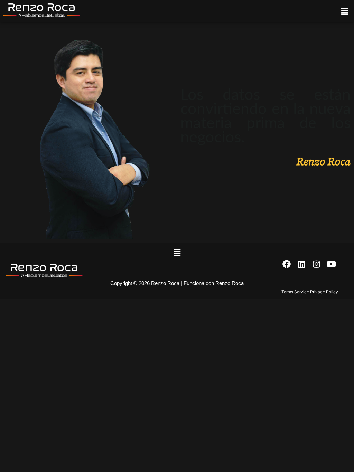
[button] (345, 11)
